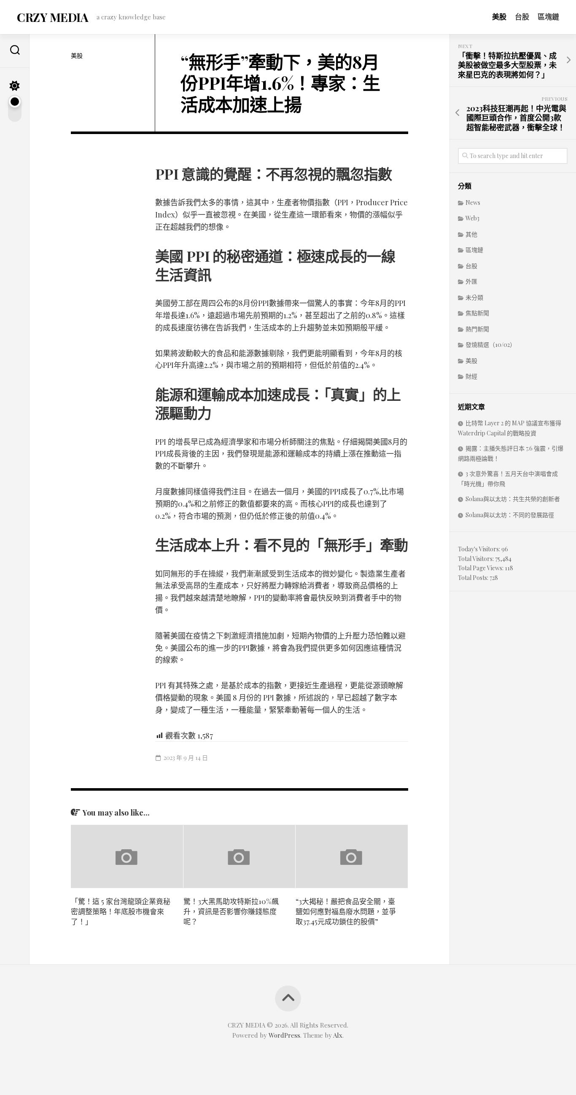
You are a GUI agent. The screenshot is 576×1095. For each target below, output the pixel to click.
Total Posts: (474, 578)
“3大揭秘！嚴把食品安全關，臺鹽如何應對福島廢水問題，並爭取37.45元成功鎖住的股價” (346, 911)
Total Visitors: (476, 559)
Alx (337, 1035)
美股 (499, 16)
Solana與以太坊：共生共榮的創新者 (513, 499)
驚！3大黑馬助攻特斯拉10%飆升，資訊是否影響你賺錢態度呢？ (231, 911)
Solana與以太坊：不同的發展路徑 (510, 515)
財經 (471, 376)
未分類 (474, 297)
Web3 (472, 218)
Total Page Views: (481, 568)
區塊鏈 (548, 16)
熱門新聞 (477, 329)
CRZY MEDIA (52, 17)
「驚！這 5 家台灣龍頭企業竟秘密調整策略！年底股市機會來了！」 (120, 911)
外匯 (471, 281)
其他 (471, 234)
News (473, 203)
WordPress (284, 1035)
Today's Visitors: (479, 549)
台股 (522, 16)
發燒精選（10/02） (491, 345)
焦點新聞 (477, 313)
